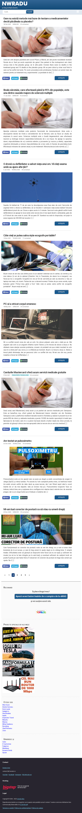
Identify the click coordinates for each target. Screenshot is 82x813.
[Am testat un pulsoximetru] (36, 461)
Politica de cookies (37, 808)
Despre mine (6, 768)
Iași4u (4, 715)
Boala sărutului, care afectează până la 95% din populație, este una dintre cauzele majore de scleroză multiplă (36, 91)
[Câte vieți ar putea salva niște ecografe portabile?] (36, 257)
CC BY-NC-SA (24, 804)
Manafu (5, 720)
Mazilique (5, 748)
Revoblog (5, 726)
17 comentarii (27, 238)
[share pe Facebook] (6, 78)
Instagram (18, 774)
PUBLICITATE (16, 375)
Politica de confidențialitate (23, 808)
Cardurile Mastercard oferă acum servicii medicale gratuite (34, 372)
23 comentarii (24, 24)
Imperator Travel (8, 718)
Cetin (4, 742)
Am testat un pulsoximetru (17, 440)
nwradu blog (20, 799)
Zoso (4, 730)
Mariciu (4, 722)
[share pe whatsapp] (24, 78)
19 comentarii (27, 443)
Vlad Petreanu (7, 728)
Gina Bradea (6, 713)
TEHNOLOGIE (16, 170)
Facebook (11, 774)
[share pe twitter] (15, 78)
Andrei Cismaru (7, 707)
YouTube (5, 774)
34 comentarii (24, 306)
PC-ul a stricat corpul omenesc (19, 303)
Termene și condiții (8, 808)
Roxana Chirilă (7, 750)
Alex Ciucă (6, 705)
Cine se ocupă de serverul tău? (23, 786)
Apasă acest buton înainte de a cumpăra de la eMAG (41, 596)
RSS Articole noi (27, 774)
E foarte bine (6, 744)
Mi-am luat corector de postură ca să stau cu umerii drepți (34, 509)
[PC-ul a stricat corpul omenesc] (36, 324)
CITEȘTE (61, 78)
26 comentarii (34, 375)
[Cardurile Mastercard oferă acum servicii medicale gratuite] (36, 393)
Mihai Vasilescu (7, 724)
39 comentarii (24, 512)
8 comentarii (24, 95)
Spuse (4, 752)
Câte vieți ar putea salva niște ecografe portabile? (29, 235)
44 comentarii (26, 170)
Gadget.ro (5, 711)
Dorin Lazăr (6, 709)
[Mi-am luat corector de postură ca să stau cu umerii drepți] (36, 530)
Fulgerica (5, 746)
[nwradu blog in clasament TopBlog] (41, 612)
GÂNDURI (16, 24)
